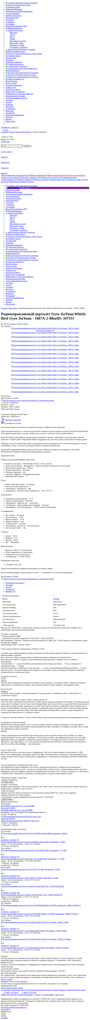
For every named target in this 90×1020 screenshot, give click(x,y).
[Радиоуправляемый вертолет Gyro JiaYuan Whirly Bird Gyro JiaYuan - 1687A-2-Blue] (45, 328)
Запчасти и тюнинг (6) (45, 330)
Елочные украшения (14, 85)
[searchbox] (12, 146)
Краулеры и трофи (17, 45)
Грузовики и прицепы (18, 47)
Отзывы (10, 589)
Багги (12, 37)
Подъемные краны (13, 56)
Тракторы (9, 60)
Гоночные (10, 20)
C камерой (10, 22)
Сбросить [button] (14, 127)
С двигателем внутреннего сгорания (20, 49)
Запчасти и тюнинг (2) (10, 912)
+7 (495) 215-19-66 (10, 993)
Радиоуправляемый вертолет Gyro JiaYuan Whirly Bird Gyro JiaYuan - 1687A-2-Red (33, 931)
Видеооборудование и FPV (16, 26)
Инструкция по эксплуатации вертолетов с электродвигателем (29, 400)
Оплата (8, 587)
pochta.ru (4, 691)
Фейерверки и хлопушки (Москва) (19, 94)
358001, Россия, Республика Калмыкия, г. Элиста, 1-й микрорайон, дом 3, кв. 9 (32, 995)
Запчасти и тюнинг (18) (10, 893)
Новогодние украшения (15, 92)
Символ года (11, 87)
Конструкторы (11, 81)
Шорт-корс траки (16, 43)
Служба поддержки (39, 132)
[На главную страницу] (8, 135)
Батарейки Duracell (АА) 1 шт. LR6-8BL (17, 810)
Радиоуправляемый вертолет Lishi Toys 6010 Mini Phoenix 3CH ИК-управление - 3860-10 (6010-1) (40, 914)
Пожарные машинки (14, 62)
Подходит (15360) (8, 808)
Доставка (9, 585)
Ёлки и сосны (11, 83)
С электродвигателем (14, 30)
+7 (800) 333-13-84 (28, 993)
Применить (5, 127)
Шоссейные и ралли (18, 41)
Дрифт (12, 39)
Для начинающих (13, 13)
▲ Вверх (4, 1018)
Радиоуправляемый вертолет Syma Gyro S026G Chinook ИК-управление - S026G (33, 842)
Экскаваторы (11, 58)
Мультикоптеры (12, 18)
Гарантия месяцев (12, 420)
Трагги (12, 35)
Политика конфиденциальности (14, 1007)
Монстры (13, 32)
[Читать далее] (6, 979)
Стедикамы (10, 24)
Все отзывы (5, 988)
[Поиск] (27, 146)
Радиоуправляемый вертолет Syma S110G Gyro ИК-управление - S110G (29, 878)
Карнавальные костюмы (15, 96)
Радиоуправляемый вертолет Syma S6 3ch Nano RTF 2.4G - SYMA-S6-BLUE (31, 895)
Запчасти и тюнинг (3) (10, 857)
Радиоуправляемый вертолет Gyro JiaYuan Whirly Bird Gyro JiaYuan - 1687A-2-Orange (35, 948)
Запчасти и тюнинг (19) (10, 876)
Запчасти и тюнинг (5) (10, 840)
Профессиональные (13, 16)
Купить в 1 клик (7, 405)
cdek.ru (3, 681)
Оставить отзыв (7, 782)
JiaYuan (56, 599)
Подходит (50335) (8, 819)
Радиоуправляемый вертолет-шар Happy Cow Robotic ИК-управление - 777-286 (32, 859)
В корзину (9, 403)
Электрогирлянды (13, 90)
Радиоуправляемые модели (16, 98)
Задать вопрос (7, 799)
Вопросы (10, 591)
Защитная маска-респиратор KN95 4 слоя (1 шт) (20, 821)
